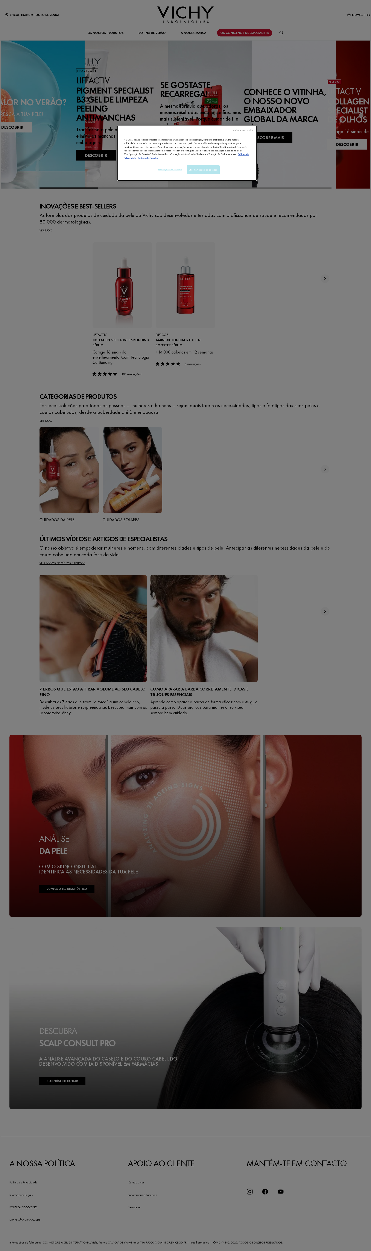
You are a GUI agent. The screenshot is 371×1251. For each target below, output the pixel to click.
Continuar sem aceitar (243, 130)
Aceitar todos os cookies (203, 169)
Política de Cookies (148, 158)
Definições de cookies (170, 169)
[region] (187, 153)
